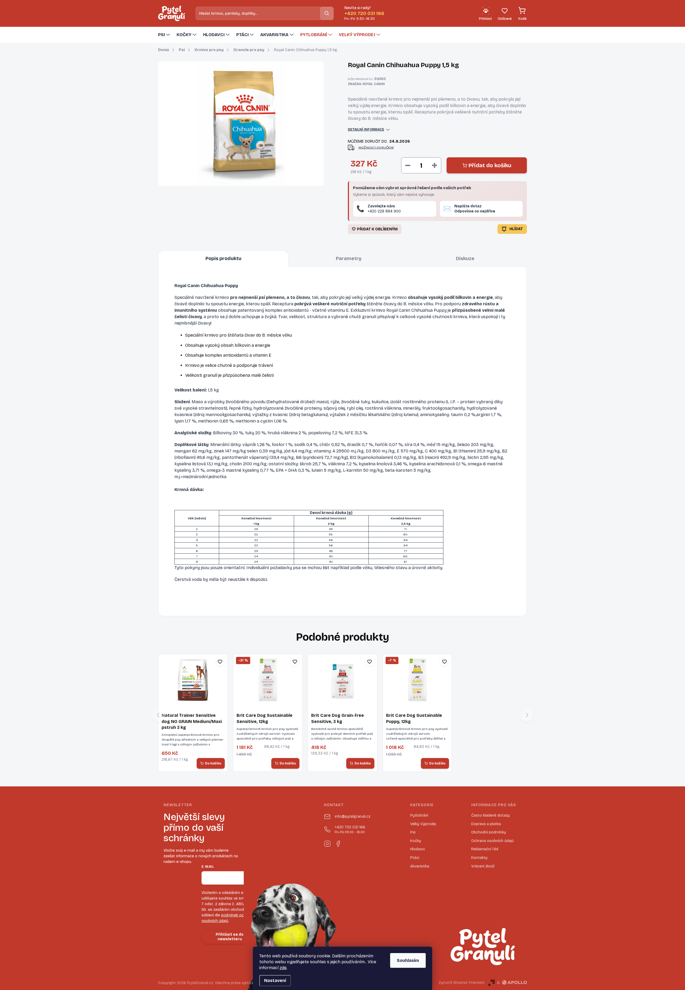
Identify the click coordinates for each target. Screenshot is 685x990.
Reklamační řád (484, 849)
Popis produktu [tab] (223, 258)
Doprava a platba (486, 824)
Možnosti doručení (376, 147)
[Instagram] (327, 843)
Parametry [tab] (348, 258)
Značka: (366, 84)
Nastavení (275, 980)
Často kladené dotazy (490, 815)
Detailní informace (366, 129)
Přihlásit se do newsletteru (229, 936)
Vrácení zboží (482, 866)
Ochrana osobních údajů (492, 841)
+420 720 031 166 (350, 829)
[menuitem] (164, 35)
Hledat (326, 13)
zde (283, 967)
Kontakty (479, 857)
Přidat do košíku (490, 165)
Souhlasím (408, 960)
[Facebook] (338, 843)
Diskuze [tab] (465, 258)
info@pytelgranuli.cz (352, 816)
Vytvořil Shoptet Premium (462, 982)
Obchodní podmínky (488, 832)
